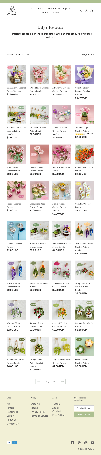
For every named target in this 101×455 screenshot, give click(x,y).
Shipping (35, 404)
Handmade (12, 412)
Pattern (11, 408)
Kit (8, 404)
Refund (34, 408)
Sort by (10, 55)
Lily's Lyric (89, 449)
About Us (11, 419)
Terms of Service (39, 415)
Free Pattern (58, 415)
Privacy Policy (38, 412)
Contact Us (13, 423)
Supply (10, 415)
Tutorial (56, 404)
